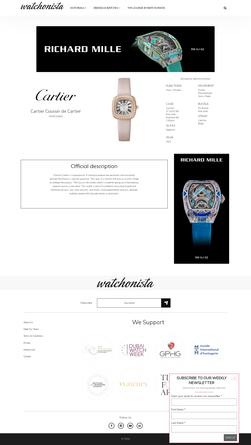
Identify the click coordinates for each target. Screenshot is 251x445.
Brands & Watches (106, 8)
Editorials (77, 8)
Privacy (27, 342)
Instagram (121, 426)
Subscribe (86, 303)
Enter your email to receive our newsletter (196, 396)
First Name (178, 409)
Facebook (111, 426)
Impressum (29, 349)
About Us (28, 322)
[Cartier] (55, 94)
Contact (27, 356)
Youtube (130, 426)
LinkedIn (140, 426)
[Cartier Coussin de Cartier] (125, 109)
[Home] (44, 5)
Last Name (178, 423)
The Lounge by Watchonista (146, 8)
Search (225, 8)
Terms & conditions (33, 335)
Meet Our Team (31, 329)
